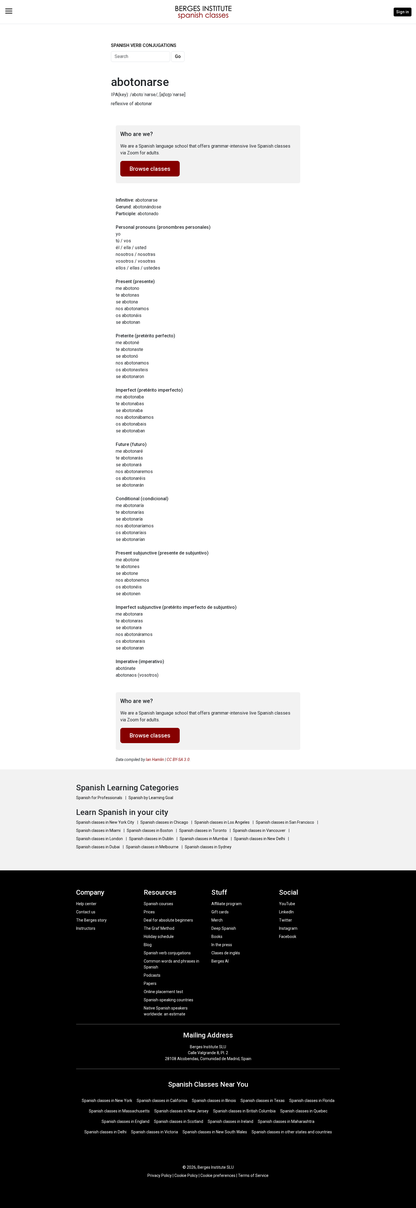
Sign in (402, 12)
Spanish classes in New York (107, 1100)
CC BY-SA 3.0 (178, 759)
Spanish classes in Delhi (105, 1132)
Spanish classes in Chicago (164, 822)
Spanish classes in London (100, 838)
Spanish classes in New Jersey (181, 1111)
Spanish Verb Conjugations (143, 45)
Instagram (288, 928)
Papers (150, 983)
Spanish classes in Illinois (214, 1100)
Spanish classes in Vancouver (259, 830)
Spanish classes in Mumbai (204, 838)
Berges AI (220, 961)
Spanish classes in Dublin (151, 838)
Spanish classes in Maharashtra (286, 1121)
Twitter (285, 920)
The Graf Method (159, 928)
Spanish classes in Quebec (303, 1111)
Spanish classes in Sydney (208, 847)
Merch (217, 920)
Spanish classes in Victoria (154, 1132)
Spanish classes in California (162, 1100)
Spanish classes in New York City (105, 822)
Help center (86, 903)
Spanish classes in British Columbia (244, 1111)
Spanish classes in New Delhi (260, 838)
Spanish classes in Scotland (178, 1121)
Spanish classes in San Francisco (285, 822)
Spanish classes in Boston (150, 830)
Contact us (85, 912)
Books (216, 936)
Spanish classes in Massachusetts (119, 1111)
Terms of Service (253, 1175)
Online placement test (163, 991)
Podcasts (152, 975)
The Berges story (91, 920)
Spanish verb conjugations (167, 953)
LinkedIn (286, 912)
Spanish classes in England (125, 1121)
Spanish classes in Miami (98, 830)
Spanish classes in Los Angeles (222, 822)
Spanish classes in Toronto (203, 830)
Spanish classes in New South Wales (215, 1132)
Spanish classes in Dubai (98, 847)
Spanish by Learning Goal (150, 797)
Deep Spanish (223, 928)
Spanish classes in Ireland (230, 1121)
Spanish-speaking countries (168, 1000)
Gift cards (220, 912)
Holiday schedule (159, 936)
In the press (221, 944)
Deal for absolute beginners (168, 920)
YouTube (287, 903)
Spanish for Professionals (99, 797)
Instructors (85, 928)
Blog (148, 944)
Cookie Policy (186, 1175)
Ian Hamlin (155, 759)
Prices (149, 912)
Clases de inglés (225, 953)
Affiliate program (226, 903)
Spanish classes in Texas (263, 1100)
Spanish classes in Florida (311, 1100)
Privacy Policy (159, 1175)
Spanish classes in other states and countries (292, 1132)
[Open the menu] (9, 11)
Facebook (287, 936)
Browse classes (150, 168)
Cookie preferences (217, 1175)
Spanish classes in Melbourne (152, 847)
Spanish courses (158, 903)
